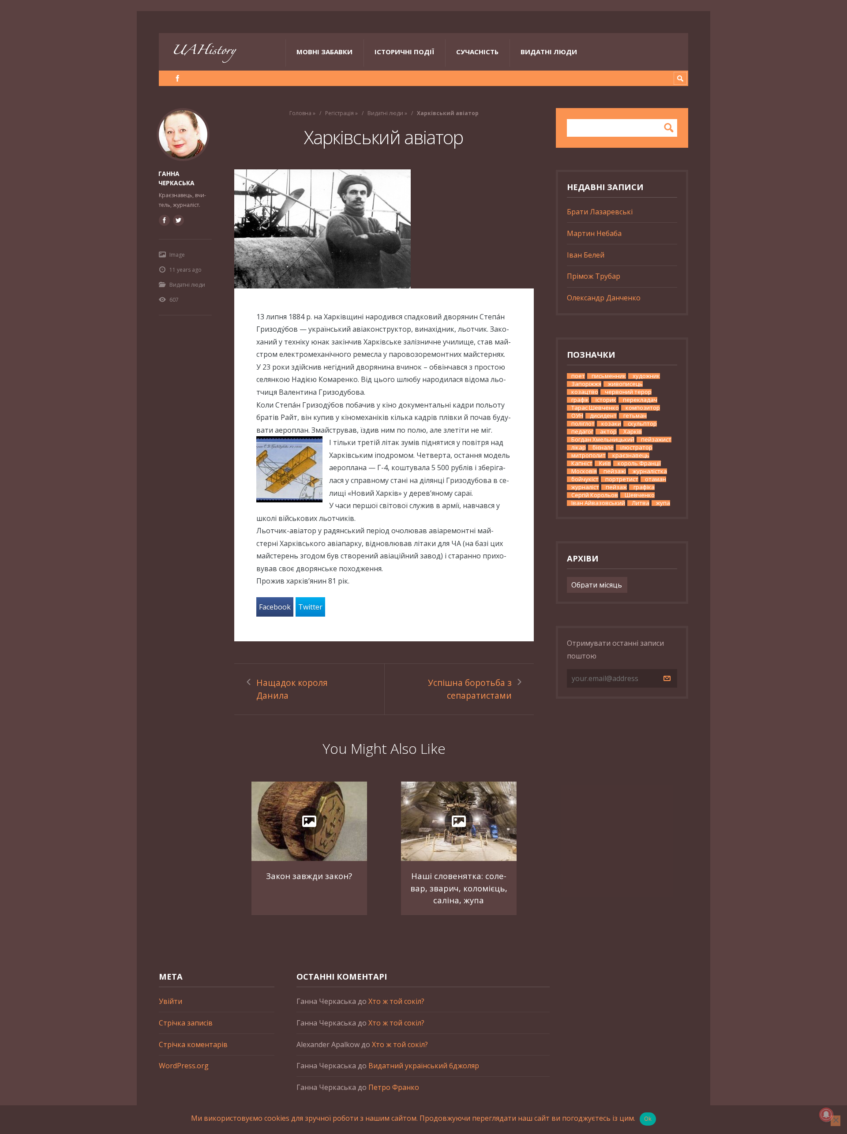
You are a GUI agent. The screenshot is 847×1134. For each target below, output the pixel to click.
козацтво (584, 392)
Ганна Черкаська (176, 178)
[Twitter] (178, 220)
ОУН (577, 416)
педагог (582, 431)
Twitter (310, 607)
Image (177, 254)
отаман (655, 479)
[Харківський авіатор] (384, 228)
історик (606, 400)
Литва (640, 503)
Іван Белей (585, 255)
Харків (632, 431)
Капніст (581, 463)
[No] (835, 1120)
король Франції (639, 463)
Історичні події (404, 51)
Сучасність (477, 51)
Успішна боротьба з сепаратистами (470, 689)
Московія (584, 471)
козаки (611, 424)
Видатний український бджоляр (423, 1065)
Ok (648, 1118)
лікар (578, 447)
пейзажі (614, 471)
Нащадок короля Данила (292, 689)
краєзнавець (630, 455)
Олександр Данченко (604, 298)
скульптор (642, 424)
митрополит (588, 455)
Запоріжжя (586, 384)
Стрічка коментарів (193, 1044)
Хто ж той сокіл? (396, 1001)
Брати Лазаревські (600, 212)
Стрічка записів (186, 1023)
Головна (300, 113)
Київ (605, 463)
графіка (644, 487)
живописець (625, 384)
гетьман (635, 416)
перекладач (640, 400)
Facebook (275, 607)
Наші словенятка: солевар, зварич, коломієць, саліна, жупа (458, 888)
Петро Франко (393, 1087)
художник (646, 376)
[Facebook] (177, 78)
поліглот (583, 424)
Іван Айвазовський (598, 503)
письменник (609, 376)
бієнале (603, 447)
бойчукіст (585, 479)
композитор (643, 408)
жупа (663, 503)
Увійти (170, 1001)
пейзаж (616, 487)
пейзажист (656, 439)
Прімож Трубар (593, 276)
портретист (621, 479)
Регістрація (339, 113)
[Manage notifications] (826, 1115)
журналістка (650, 471)
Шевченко (640, 495)
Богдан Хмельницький (602, 439)
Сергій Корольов (594, 495)
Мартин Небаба (594, 233)
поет (578, 376)
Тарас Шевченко (595, 408)
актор (608, 431)
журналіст (585, 487)
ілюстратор (636, 447)
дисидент (603, 416)
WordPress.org (184, 1065)
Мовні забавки (324, 51)
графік (580, 400)
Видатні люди (549, 51)
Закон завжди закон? (309, 875)
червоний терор (628, 392)
